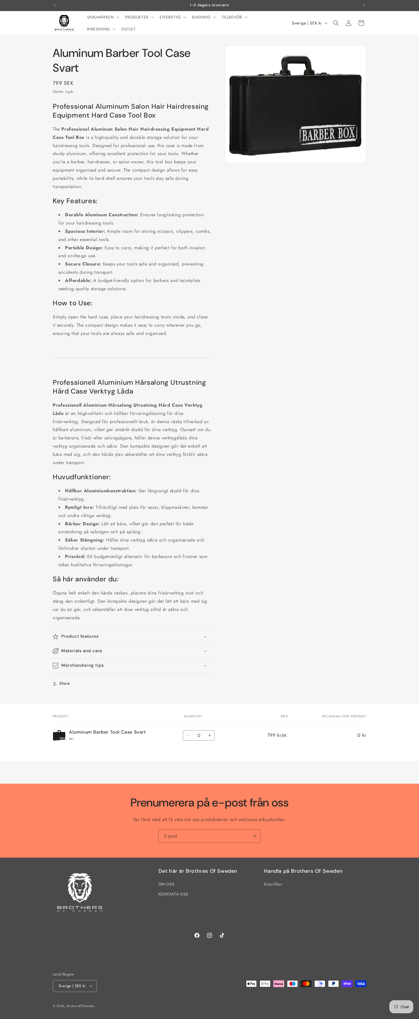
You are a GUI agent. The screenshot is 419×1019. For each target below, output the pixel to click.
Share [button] (64, 683)
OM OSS (166, 884)
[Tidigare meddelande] (54, 5)
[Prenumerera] (254, 836)
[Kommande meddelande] (364, 5)
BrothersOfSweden (81, 1006)
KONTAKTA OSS (173, 894)
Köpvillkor (273, 884)
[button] (103, 17)
